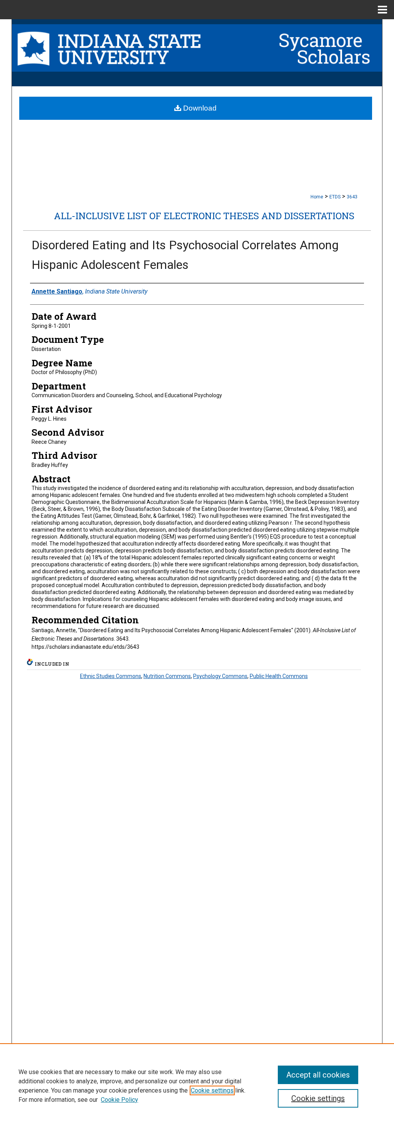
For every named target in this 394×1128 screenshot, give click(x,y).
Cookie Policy (119, 1099)
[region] (197, 1085)
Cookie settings (212, 1090)
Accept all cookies (318, 1074)
